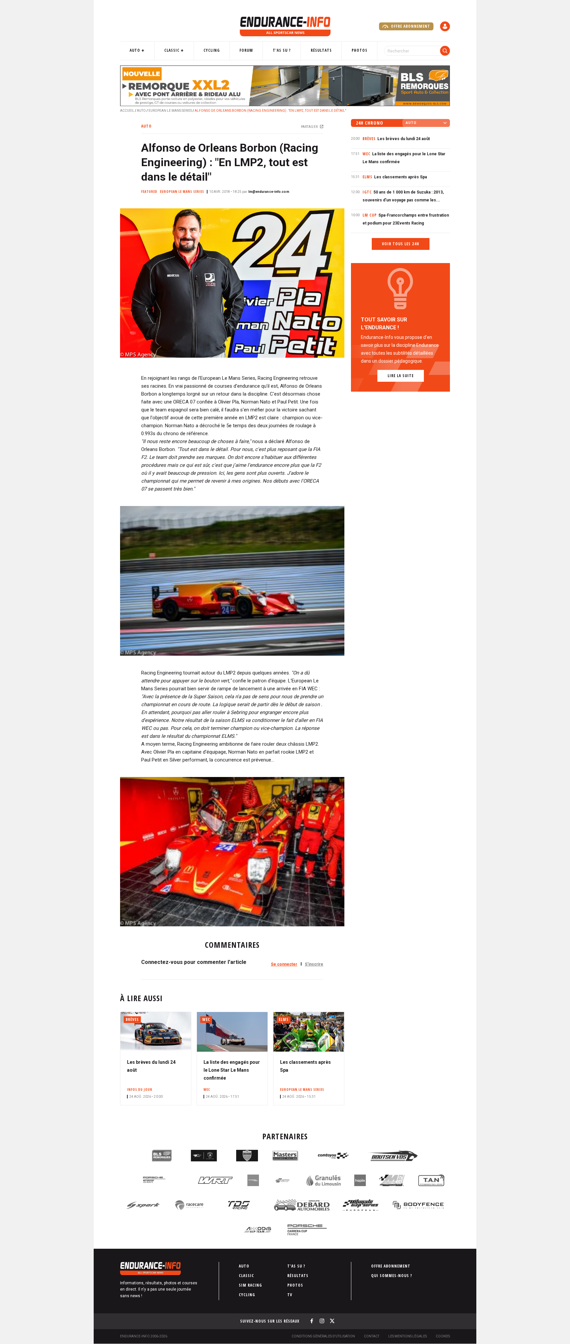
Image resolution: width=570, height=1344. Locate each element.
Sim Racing (250, 1285)
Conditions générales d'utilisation (323, 1336)
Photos (359, 50)
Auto (135, 50)
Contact (371, 1336)
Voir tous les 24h (400, 244)
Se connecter (284, 964)
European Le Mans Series (170, 110)
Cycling (212, 50)
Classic (171, 50)
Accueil (127, 110)
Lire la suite (401, 375)
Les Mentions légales (407, 1336)
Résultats (321, 50)
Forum (246, 50)
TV (289, 1295)
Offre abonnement (410, 26)
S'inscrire (314, 964)
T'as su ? (282, 50)
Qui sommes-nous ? (391, 1275)
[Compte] (445, 26)
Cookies (443, 1336)
